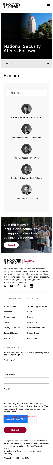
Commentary (9, 317)
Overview (8, 63)
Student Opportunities (37, 306)
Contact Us (32, 322)
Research (8, 311)
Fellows (7, 322)
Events (30, 317)
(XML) (27, 458)
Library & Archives (12, 327)
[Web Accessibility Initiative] (11, 5)
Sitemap (20, 458)
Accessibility (32, 338)
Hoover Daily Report (36, 327)
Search (7, 338)
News (29, 311)
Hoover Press (33, 332)
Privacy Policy (9, 458)
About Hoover (10, 306)
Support (11, 244)
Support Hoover (11, 332)
